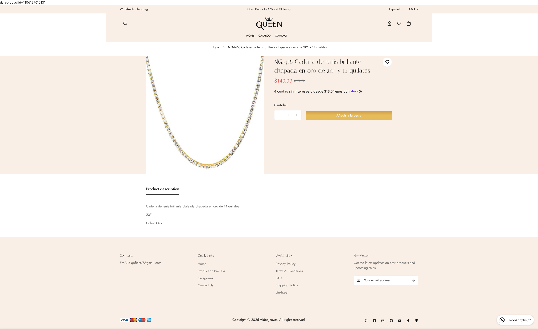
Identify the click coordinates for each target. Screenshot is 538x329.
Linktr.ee (281, 292)
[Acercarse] (255, 65)
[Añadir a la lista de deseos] (387, 62)
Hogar (215, 47)
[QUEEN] (269, 23)
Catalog (264, 36)
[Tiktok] (408, 320)
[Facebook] (374, 320)
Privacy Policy (285, 263)
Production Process (211, 271)
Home (250, 36)
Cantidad (280, 105)
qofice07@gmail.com (146, 262)
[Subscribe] (413, 280)
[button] (409, 23)
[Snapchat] (391, 320)
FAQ (279, 278)
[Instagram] (383, 320)
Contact (281, 36)
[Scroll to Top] (530, 306)
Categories (205, 278)
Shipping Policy (287, 285)
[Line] (416, 320)
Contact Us (205, 285)
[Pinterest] (366, 320)
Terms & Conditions (289, 271)
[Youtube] (399, 320)
